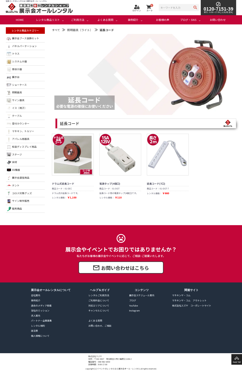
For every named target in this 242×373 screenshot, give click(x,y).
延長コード (107, 30)
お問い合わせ (218, 20)
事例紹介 (133, 20)
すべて (56, 30)
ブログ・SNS (188, 20)
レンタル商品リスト (48, 20)
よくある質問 (105, 20)
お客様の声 (162, 20)
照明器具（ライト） (80, 30)
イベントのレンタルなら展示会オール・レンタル (118, 368)
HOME (20, 20)
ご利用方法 (77, 20)
